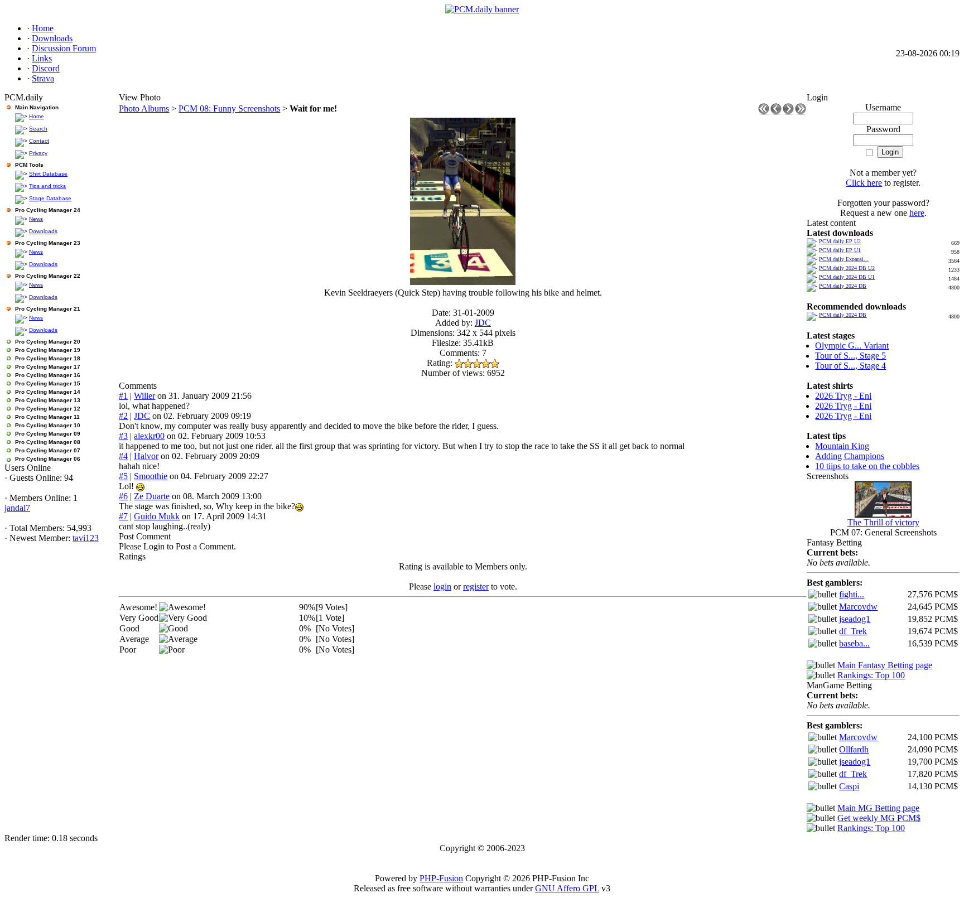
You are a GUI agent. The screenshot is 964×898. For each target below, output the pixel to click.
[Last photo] (800, 112)
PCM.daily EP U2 (840, 241)
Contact (39, 141)
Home (36, 116)
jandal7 (17, 508)
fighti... (851, 594)
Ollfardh (854, 749)
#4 (123, 456)
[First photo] (764, 112)
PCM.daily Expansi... (844, 259)
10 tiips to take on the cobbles (867, 466)
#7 (123, 516)
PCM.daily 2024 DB (842, 286)
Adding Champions (849, 456)
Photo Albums (144, 108)
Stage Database (50, 198)
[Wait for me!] (462, 282)
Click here (864, 182)
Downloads (43, 231)
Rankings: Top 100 (871, 675)
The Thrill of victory (883, 522)
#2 (123, 416)
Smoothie (150, 476)
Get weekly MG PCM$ (878, 818)
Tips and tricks (47, 186)
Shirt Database (48, 174)
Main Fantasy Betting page (884, 665)
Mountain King (842, 446)
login (442, 586)
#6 (123, 496)
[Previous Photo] (776, 112)
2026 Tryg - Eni (843, 395)
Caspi (849, 786)
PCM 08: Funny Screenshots (229, 108)
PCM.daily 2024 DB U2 (847, 268)
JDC (483, 322)
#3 (123, 436)
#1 (123, 395)
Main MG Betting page (878, 808)
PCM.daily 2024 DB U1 (847, 277)
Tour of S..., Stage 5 (850, 355)
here (916, 213)
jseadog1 (854, 619)
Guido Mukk (157, 516)
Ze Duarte (152, 496)
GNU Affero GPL (567, 888)
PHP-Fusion (441, 878)
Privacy (38, 153)
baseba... (854, 643)
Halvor (146, 456)
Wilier (144, 395)
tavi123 (86, 538)
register (476, 586)
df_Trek (853, 631)
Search (38, 128)
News (36, 219)
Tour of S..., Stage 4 (850, 365)
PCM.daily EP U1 (840, 250)
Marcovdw (858, 606)
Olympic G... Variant (852, 345)
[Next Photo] (788, 112)
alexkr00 (149, 436)
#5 (123, 476)
